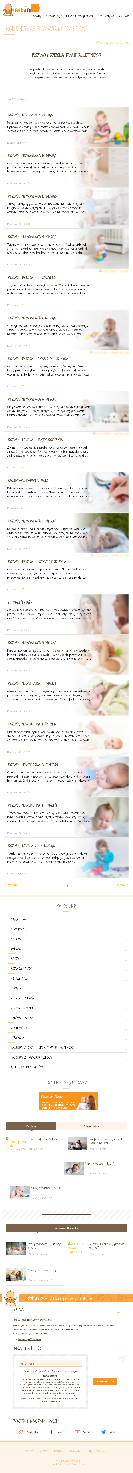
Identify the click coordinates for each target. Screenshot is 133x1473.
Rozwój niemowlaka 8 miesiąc (32, 318)
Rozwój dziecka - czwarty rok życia (38, 358)
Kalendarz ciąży (54, 16)
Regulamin (75, 1451)
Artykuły (37, 16)
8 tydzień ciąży (20, 602)
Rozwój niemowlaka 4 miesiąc (46, 1188)
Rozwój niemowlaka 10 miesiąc (32, 196)
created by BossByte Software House (66, 1464)
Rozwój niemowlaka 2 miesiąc (32, 521)
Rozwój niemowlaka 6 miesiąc (32, 399)
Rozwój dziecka (22, 969)
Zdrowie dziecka (22, 998)
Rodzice (16, 959)
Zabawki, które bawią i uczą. (42, 1270)
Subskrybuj (103, 1381)
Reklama (58, 1451)
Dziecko (16, 949)
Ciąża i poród (20, 919)
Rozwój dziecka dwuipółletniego (66, 55)
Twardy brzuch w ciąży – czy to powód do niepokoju (106, 1141)
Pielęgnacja (19, 978)
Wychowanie (19, 1028)
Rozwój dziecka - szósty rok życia (37, 561)
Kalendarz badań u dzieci (28, 480)
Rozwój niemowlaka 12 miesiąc (32, 155)
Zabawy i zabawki (23, 1018)
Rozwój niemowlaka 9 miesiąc (32, 237)
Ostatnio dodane (91, 1126)
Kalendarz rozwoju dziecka (79, 16)
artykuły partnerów (27, 1067)
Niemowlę (17, 939)
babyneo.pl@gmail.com (29, 1339)
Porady (16, 988)
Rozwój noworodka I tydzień (32, 683)
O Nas (29, 1451)
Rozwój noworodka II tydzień (32, 724)
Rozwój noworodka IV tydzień (33, 764)
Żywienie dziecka (22, 1008)
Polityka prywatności (97, 1451)
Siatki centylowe (106, 16)
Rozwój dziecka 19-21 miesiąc (30, 115)
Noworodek (19, 929)
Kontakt (43, 1451)
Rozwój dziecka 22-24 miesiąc (31, 846)
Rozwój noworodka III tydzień (32, 805)
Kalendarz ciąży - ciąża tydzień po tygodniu (44, 1048)
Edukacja (17, 1038)
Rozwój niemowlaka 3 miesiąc (32, 643)
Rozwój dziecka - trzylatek (31, 277)
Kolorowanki (124, 16)
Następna (121, 884)
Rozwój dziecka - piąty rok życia (35, 440)
